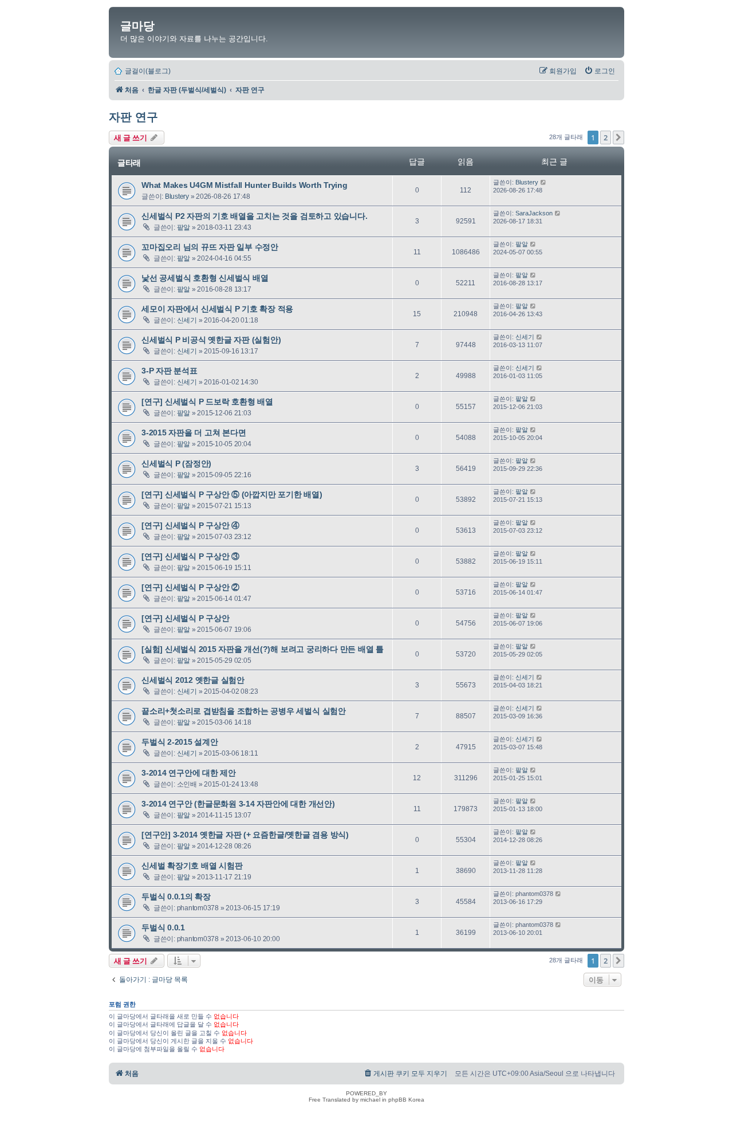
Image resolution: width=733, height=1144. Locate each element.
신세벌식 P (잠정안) (176, 463)
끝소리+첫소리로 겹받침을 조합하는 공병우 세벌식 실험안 (243, 711)
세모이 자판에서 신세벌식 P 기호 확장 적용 (217, 308)
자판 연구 (133, 117)
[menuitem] (599, 71)
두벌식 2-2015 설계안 (179, 741)
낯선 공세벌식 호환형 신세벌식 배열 (204, 277)
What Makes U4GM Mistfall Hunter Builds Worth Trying (244, 185)
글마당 (137, 25)
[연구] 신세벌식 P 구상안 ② (190, 587)
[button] (618, 137)
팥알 (184, 227)
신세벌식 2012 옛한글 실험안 (193, 680)
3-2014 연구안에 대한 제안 (188, 772)
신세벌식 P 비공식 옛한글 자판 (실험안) (211, 339)
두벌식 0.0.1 (163, 927)
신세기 (187, 320)
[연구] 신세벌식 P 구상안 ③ (190, 556)
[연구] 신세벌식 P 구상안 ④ (190, 525)
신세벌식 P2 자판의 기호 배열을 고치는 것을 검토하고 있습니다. (254, 216)
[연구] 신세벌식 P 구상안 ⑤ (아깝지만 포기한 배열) (231, 494)
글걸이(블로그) (148, 71)
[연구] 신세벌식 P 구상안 (185, 618)
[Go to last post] (543, 182)
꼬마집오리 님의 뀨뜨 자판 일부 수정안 (209, 246)
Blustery (177, 196)
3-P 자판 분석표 (169, 370)
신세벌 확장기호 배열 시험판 (191, 865)
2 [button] (606, 137)
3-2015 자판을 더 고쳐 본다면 (193, 432)
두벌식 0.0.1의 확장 (176, 896)
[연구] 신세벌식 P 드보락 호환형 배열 (207, 401)
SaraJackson (534, 213)
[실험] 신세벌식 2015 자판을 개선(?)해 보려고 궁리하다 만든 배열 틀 (262, 649)
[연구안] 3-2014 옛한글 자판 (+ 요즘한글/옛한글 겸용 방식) (245, 834)
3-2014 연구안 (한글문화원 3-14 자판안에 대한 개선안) (238, 803)
